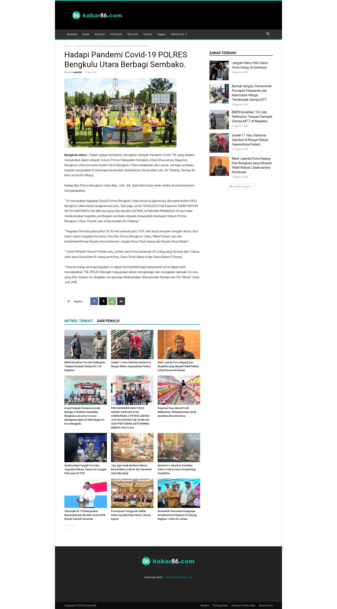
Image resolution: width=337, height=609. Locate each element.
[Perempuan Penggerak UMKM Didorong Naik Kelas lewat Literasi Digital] (132, 493)
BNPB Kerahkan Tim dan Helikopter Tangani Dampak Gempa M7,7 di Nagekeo (84, 366)
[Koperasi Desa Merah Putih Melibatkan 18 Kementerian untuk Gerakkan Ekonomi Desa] (179, 390)
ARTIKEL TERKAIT (78, 321)
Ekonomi (133, 34)
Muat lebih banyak (240, 186)
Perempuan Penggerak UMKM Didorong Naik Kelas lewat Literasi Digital (131, 515)
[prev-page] (66, 526)
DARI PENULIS (108, 321)
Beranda (72, 34)
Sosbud (147, 34)
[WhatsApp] (112, 301)
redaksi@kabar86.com (178, 577)
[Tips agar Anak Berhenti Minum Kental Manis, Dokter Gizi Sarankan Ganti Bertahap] (132, 447)
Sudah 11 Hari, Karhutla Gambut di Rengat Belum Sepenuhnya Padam (250, 139)
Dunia (85, 34)
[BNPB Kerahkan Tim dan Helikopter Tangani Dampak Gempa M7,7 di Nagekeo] (85, 344)
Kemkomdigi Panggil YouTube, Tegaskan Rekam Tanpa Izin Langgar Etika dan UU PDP (85, 469)
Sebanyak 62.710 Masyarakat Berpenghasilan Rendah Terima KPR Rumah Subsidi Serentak (84, 515)
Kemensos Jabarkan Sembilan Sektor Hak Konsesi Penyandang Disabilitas (177, 469)
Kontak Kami (266, 605)
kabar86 (77, 72)
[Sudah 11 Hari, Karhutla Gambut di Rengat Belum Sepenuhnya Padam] (132, 344)
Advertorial (177, 34)
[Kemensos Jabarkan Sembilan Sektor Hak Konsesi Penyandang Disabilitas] (179, 447)
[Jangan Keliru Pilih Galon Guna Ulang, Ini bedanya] (219, 70)
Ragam (162, 34)
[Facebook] (94, 301)
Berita (67, 45)
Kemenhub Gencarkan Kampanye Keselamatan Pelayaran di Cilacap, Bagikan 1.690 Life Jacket (177, 515)
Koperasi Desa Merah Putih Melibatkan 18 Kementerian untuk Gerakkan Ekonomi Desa (177, 412)
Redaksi (205, 605)
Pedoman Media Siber (243, 605)
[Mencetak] (121, 301)
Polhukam (116, 34)
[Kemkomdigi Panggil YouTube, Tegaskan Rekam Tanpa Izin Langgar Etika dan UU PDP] (85, 447)
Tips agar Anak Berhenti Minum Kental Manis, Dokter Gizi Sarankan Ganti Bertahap (131, 469)
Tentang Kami (220, 605)
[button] (268, 34)
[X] (103, 301)
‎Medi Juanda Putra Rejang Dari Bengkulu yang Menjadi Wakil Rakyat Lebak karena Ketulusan (178, 366)
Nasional (100, 34)
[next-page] (73, 526)
